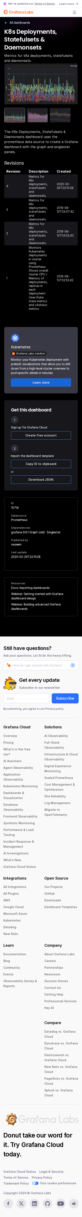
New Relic (10, 934)
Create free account (41, 435)
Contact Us (52, 987)
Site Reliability (55, 796)
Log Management (57, 803)
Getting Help (53, 994)
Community (11, 967)
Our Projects (53, 887)
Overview (10, 736)
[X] (21, 1204)
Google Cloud (13, 907)
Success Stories (56, 981)
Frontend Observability (20, 816)
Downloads (52, 900)
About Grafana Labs (59, 954)
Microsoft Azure (15, 913)
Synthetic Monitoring (19, 823)
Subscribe (65, 698)
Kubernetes (12, 920)
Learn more (66, 3)
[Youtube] (60, 1204)
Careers (50, 961)
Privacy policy (54, 708)
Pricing (8, 742)
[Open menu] (74, 12)
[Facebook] (8, 1204)
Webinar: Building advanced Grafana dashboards (36, 606)
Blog (6, 961)
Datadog (9, 927)
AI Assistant (12, 761)
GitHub (49, 893)
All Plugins (11, 893)
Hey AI (49, 1008)
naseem (16, 544)
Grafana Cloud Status (19, 866)
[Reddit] (74, 1204)
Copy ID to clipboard (41, 464)
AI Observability (56, 736)
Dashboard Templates (60, 907)
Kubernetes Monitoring (20, 786)
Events (8, 974)
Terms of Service (45, 3)
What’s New (12, 860)
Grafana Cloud (42, 1144)
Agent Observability (18, 767)
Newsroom (52, 974)
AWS (6, 900)
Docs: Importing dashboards (30, 588)
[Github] (47, 1204)
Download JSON (41, 479)
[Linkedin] (34, 1204)
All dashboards (20, 22)
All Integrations (14, 887)
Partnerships (53, 967)
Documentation (14, 954)
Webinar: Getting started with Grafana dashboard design (37, 596)
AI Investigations (16, 853)
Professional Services (60, 1001)
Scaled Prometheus (58, 778)
